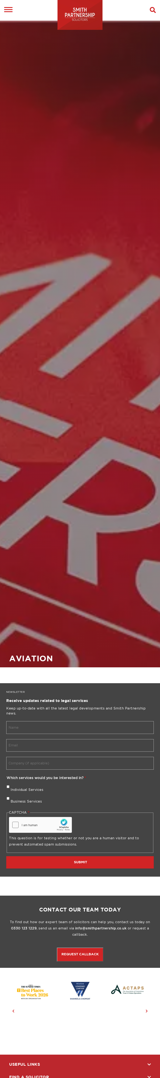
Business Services (26, 801)
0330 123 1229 (24, 928)
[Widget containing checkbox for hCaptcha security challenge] (40, 825)
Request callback (80, 954)
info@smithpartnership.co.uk (101, 928)
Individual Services (27, 789)
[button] (153, 10)
